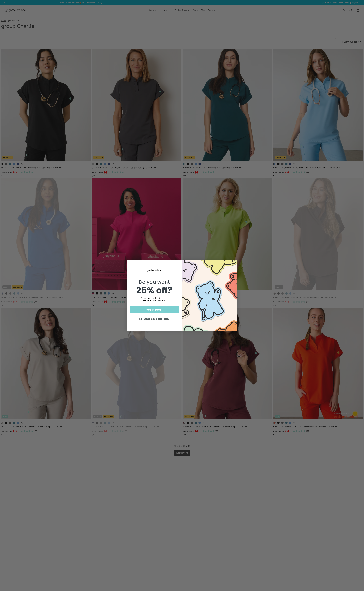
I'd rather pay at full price (154, 319)
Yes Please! (154, 310)
